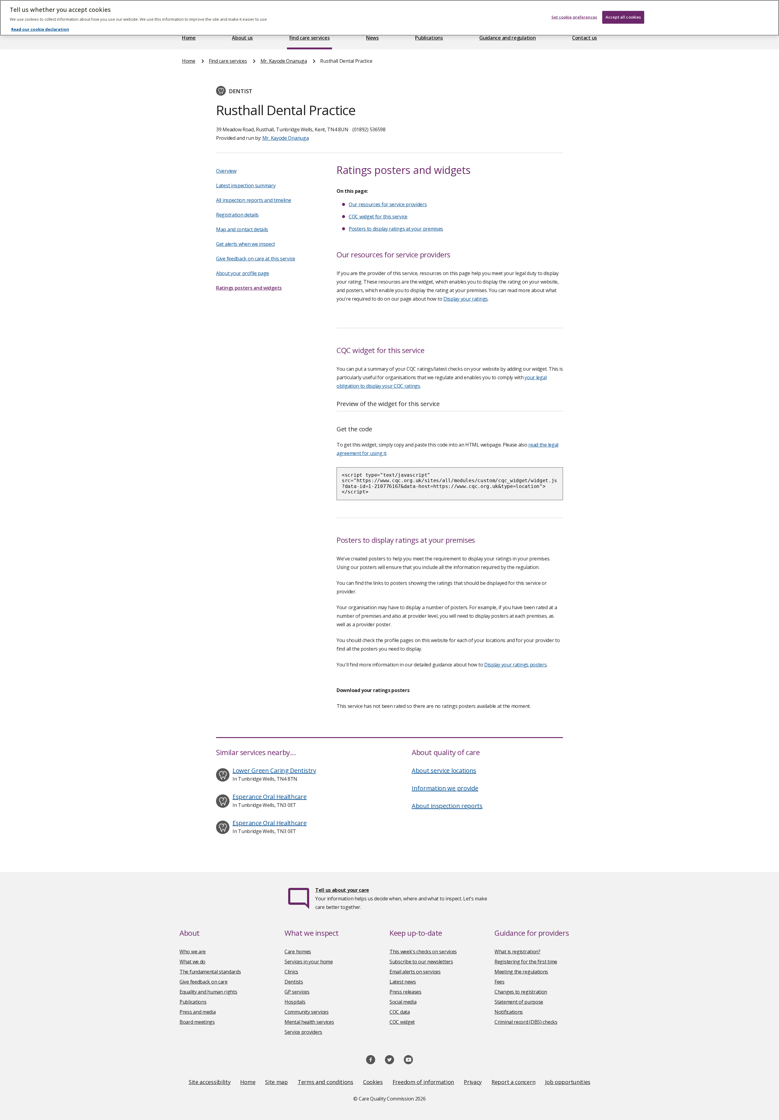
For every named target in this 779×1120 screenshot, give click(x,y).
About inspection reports (447, 806)
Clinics (291, 971)
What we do (192, 961)
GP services (297, 991)
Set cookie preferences (574, 17)
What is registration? (517, 951)
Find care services (309, 37)
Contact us (584, 37)
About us (242, 37)
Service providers (303, 1032)
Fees (499, 981)
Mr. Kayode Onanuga (283, 61)
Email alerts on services (415, 971)
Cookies (373, 1082)
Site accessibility (210, 1082)
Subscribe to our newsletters (421, 961)
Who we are (193, 951)
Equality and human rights (208, 991)
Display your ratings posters (515, 664)
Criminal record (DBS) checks (525, 1022)
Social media (403, 1001)
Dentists (294, 981)
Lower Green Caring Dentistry (274, 770)
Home (189, 37)
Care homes (298, 951)
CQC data (400, 1012)
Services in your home (309, 961)
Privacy (473, 1082)
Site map (276, 1082)
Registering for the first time (525, 961)
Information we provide (445, 788)
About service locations (444, 770)
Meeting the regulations (521, 971)
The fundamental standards (210, 971)
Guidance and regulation (507, 37)
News (372, 37)
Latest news (403, 981)
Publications (429, 37)
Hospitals (295, 1001)
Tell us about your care (342, 890)
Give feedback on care (204, 981)
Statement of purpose (518, 1001)
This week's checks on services (423, 951)
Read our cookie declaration (40, 29)
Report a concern (513, 1082)
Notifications (508, 1012)
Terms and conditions (325, 1082)
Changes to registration (520, 991)
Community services (307, 1012)
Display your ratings (465, 298)
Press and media (198, 1012)
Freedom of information (423, 1082)
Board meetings (197, 1022)
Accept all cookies (623, 17)
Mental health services (309, 1022)
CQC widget (402, 1022)
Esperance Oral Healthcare (269, 797)
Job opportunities (567, 1082)
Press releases (405, 991)
